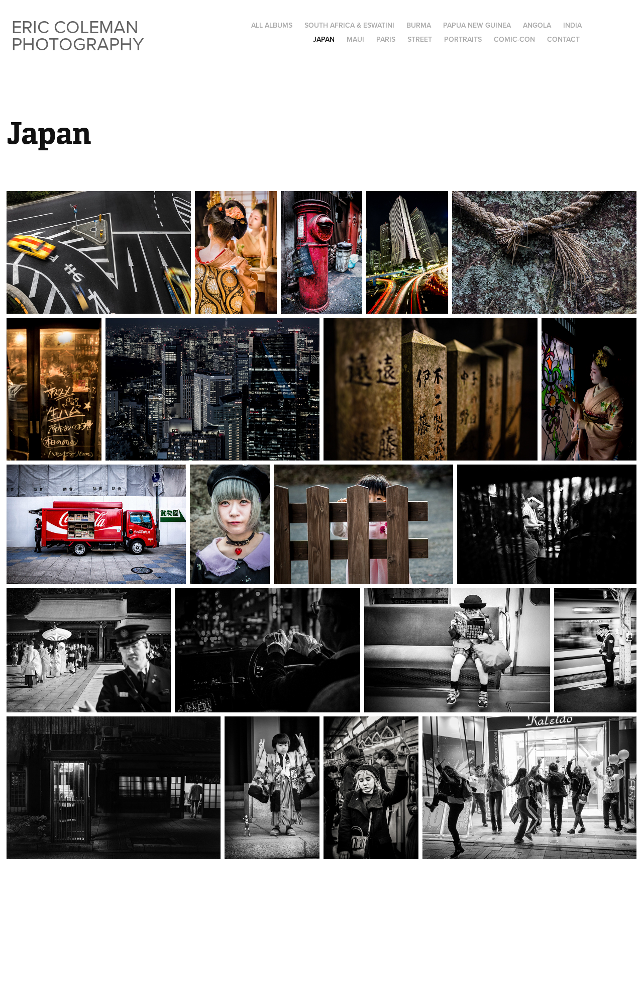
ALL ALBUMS (271, 25)
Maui (355, 39)
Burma (418, 25)
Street (419, 39)
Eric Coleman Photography (78, 35)
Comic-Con (514, 39)
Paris (385, 39)
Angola (537, 25)
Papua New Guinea (477, 25)
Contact (563, 39)
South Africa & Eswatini (349, 25)
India (572, 25)
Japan (324, 39)
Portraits (463, 39)
